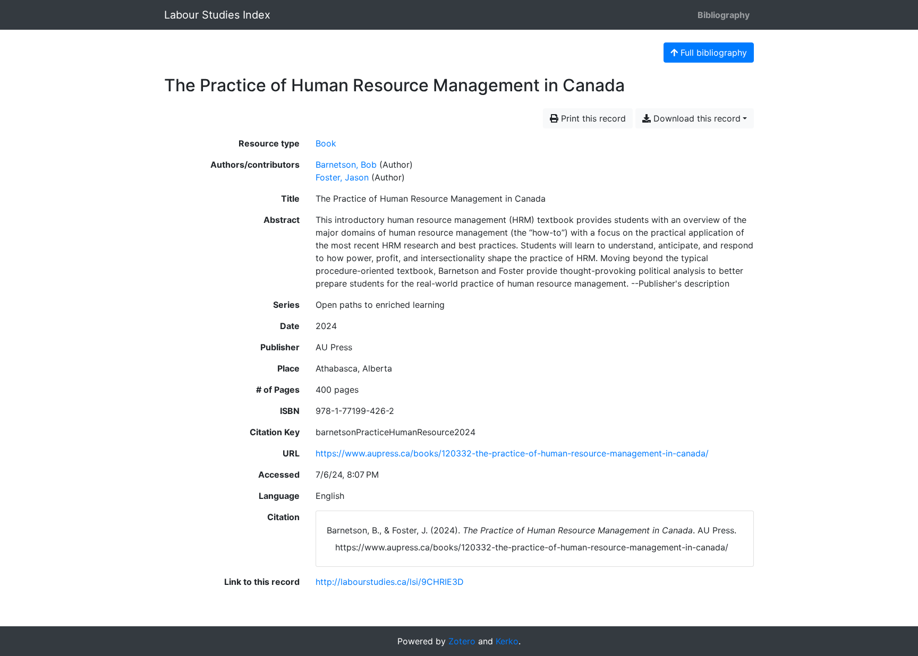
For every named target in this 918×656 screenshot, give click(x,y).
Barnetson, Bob (346, 164)
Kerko (507, 641)
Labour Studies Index (217, 14)
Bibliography (724, 15)
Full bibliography (712, 52)
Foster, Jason (342, 177)
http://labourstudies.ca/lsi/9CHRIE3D (390, 581)
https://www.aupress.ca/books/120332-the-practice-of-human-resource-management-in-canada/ (512, 453)
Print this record (592, 118)
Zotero (461, 641)
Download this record (696, 118)
